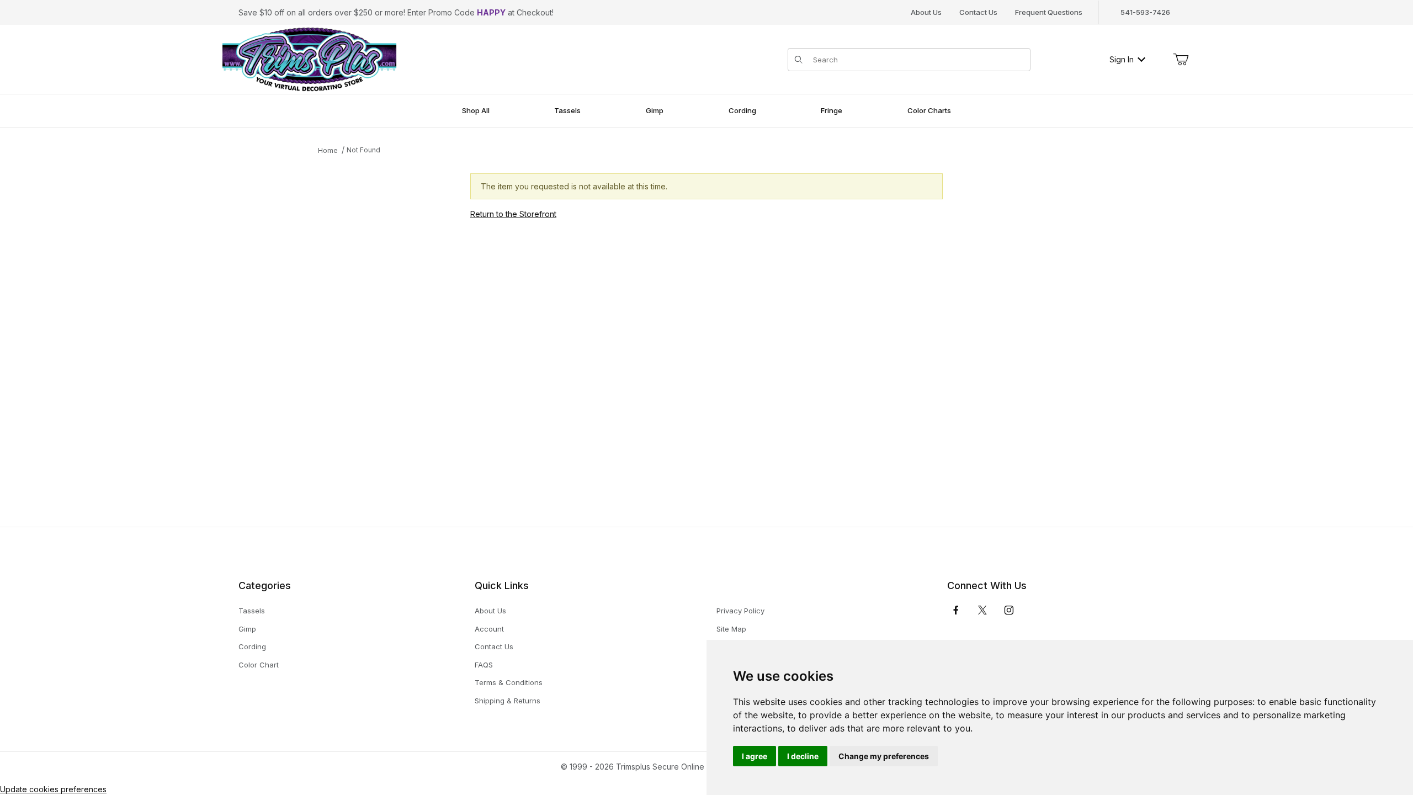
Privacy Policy (740, 610)
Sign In (1121, 59)
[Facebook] (956, 610)
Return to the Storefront (513, 214)
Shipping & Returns (507, 700)
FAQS (484, 664)
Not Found (363, 150)
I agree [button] (754, 756)
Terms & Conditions (509, 682)
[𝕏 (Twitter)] (982, 610)
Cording (252, 646)
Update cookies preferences (53, 789)
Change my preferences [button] (883, 756)
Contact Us (978, 12)
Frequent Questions (1048, 12)
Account (489, 628)
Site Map (731, 628)
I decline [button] (803, 756)
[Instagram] (1009, 610)
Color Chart (258, 664)
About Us (926, 12)
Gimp (247, 628)
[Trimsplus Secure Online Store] (309, 58)
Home (328, 150)
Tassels (251, 610)
